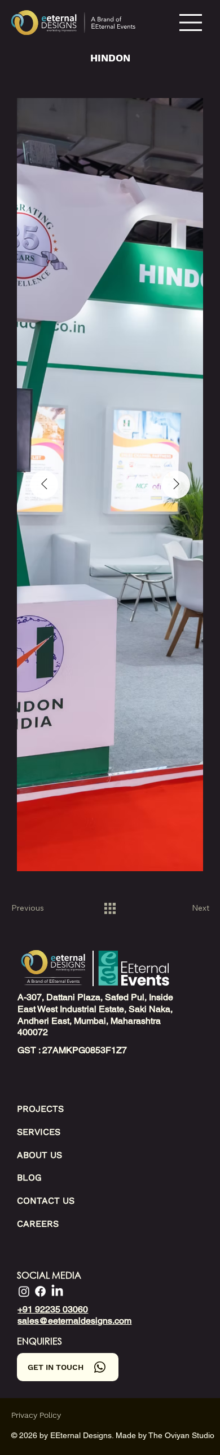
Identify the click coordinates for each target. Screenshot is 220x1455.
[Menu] (191, 22)
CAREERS (38, 1223)
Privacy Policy (36, 1414)
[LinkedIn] (57, 1291)
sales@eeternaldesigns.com (74, 1320)
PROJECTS (40, 1108)
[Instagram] (24, 1291)
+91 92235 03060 (52, 1309)
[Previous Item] (44, 485)
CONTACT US (45, 1200)
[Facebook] (40, 1291)
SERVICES (38, 1131)
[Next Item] (176, 485)
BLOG (29, 1177)
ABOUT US (39, 1155)
